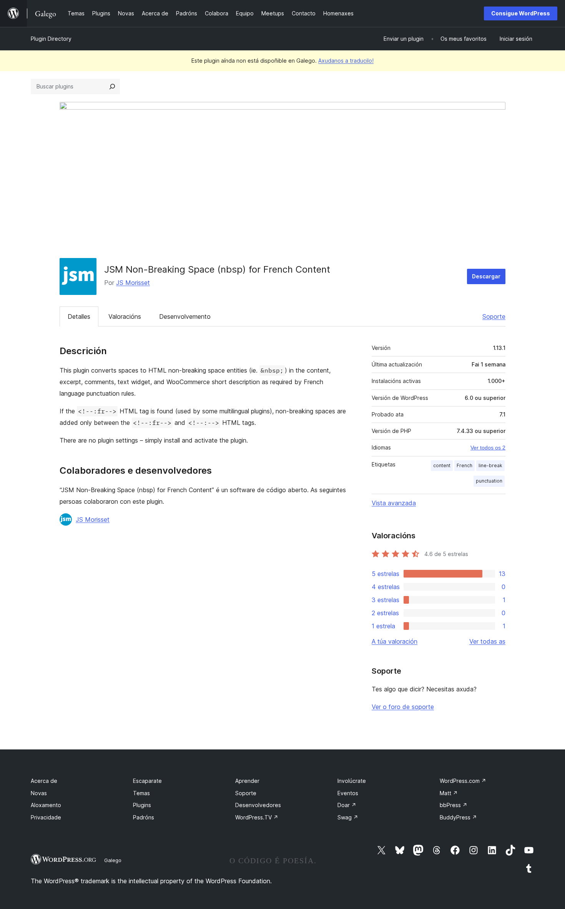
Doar (346, 805)
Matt (449, 793)
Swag (347, 817)
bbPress (453, 805)
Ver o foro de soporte (403, 707)
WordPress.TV (256, 817)
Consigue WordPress (520, 13)
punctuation (489, 481)
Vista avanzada (394, 503)
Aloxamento (46, 805)
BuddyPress (458, 817)
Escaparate (147, 780)
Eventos (347, 793)
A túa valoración (394, 641)
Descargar (486, 276)
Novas (39, 793)
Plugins (142, 805)
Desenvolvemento (185, 316)
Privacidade (46, 817)
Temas (141, 793)
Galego (112, 860)
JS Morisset (133, 282)
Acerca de (44, 780)
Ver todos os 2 (487, 448)
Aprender (247, 780)
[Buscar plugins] (112, 86)
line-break (490, 465)
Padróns (143, 817)
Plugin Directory (51, 38)
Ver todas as (487, 641)
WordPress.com (463, 780)
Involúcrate (351, 780)
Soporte (493, 316)
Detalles (79, 316)
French (464, 465)
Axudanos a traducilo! (346, 60)
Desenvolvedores (258, 805)
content (441, 465)
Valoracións (124, 316)
